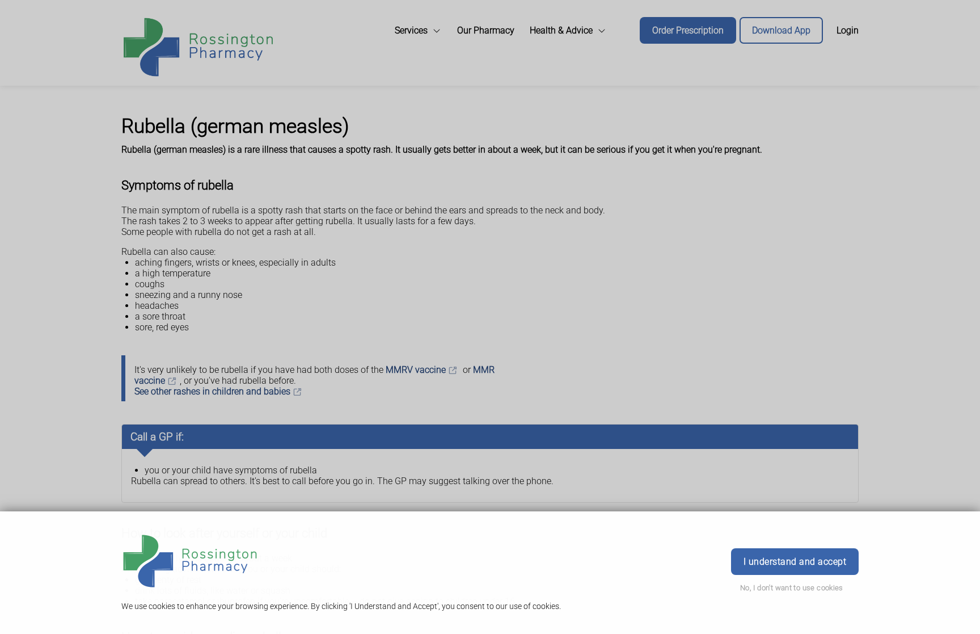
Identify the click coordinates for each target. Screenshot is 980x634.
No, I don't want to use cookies (791, 587)
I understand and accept (795, 561)
